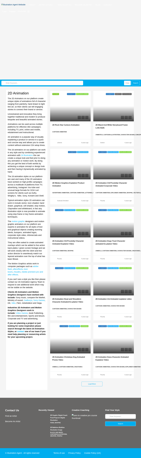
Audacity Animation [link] (63, 200)
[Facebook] (117, 453)
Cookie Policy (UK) (92, 453)
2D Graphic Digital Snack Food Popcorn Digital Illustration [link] (58, 417)
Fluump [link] (102, 200)
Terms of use (59, 453)
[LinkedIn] (129, 453)
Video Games (22, 313)
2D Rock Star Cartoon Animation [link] (66, 125)
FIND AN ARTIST (65, 5)
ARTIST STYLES (46, 5)
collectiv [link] (59, 142)
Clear (127, 83)
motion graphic (18, 221)
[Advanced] (121, 83)
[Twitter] (121, 453)
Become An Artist (12, 421)
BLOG (98, 5)
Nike (14, 303)
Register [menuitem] (12, 11)
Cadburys (28, 300)
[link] (70, 106)
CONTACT (108, 5)
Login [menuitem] (4, 11)
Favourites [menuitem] (23, 11)
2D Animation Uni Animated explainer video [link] (114, 299)
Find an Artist (11, 416)
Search (135, 83)
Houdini (17, 272)
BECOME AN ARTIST (83, 5)
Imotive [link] (102, 142)
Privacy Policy (74, 453)
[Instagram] (125, 453)
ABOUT (32, 5)
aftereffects (18, 269)
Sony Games (39, 300)
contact (20, 331)
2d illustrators (27, 155)
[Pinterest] (134, 453)
